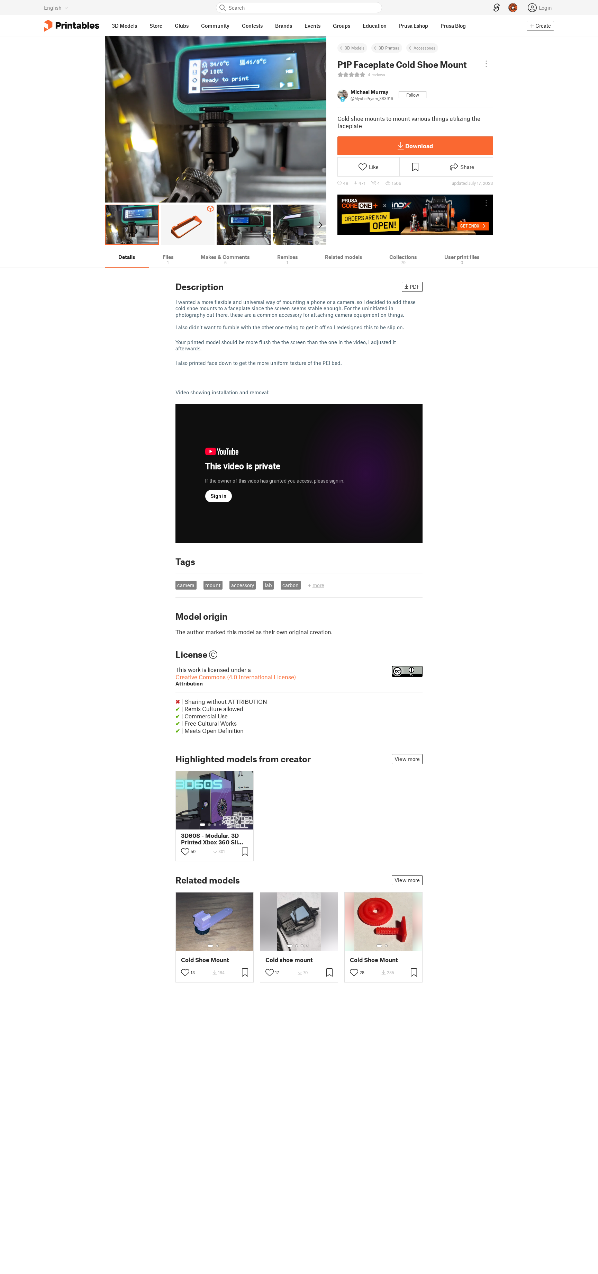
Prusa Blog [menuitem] (453, 26)
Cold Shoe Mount (205, 960)
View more (407, 759)
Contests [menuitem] (252, 26)
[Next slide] (320, 225)
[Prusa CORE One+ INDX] (415, 215)
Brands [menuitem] (283, 26)
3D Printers (389, 47)
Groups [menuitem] (341, 26)
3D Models (354, 47)
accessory (242, 585)
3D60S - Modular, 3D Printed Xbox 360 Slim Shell (212, 838)
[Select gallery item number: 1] (202, 824)
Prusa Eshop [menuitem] (413, 26)
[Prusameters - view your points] (512, 7)
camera (185, 585)
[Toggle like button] (185, 851)
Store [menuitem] (156, 26)
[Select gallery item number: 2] (209, 824)
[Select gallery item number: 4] (220, 824)
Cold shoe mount (288, 960)
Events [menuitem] (312, 26)
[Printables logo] (71, 26)
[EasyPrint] (496, 8)
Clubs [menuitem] (182, 26)
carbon (290, 585)
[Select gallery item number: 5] (225, 824)
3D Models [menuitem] (124, 26)
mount (212, 585)
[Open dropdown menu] (486, 64)
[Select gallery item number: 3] (215, 824)
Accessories (424, 47)
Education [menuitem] (375, 26)
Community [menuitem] (215, 26)
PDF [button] (415, 287)
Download (419, 145)
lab (268, 585)
